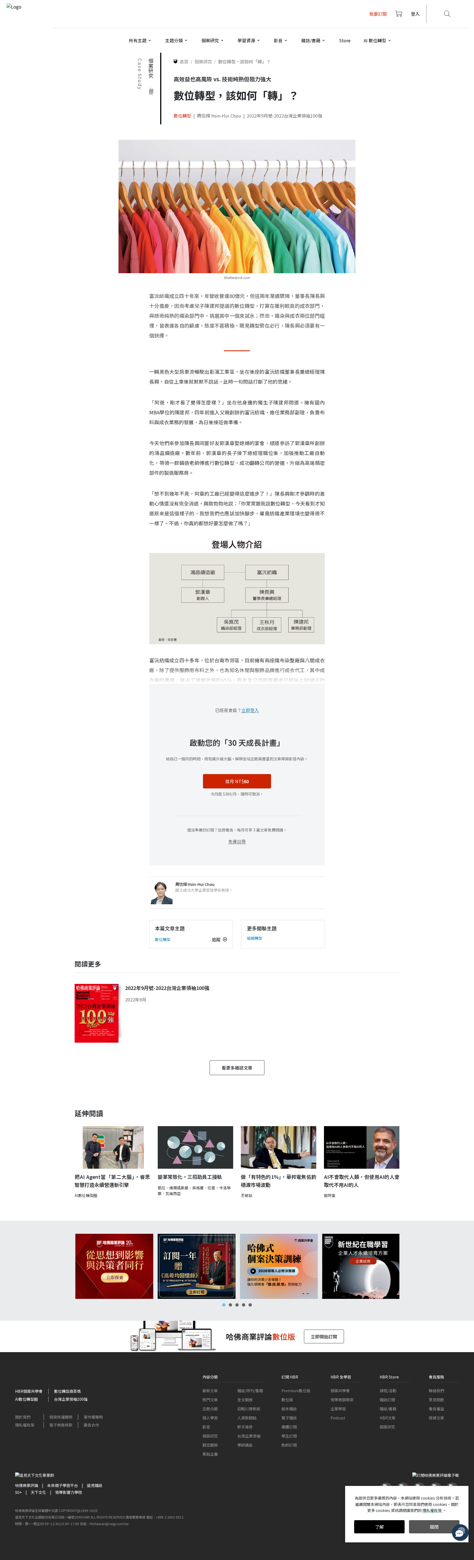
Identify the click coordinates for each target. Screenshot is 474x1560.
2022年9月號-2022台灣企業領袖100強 (284, 115)
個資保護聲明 (60, 1417)
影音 (206, 1427)
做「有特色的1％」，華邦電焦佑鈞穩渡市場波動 (278, 1180)
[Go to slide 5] (250, 1305)
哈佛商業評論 (26, 1485)
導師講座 (245, 1445)
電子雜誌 (289, 1418)
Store (345, 40)
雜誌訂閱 (387, 1399)
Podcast (338, 1418)
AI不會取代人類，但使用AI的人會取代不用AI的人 (361, 1180)
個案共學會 (340, 1390)
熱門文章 (210, 1399)
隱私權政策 (24, 1425)
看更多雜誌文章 (237, 1067)
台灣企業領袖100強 (71, 1399)
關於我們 (22, 1417)
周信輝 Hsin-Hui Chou (219, 115)
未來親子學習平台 (62, 1485)
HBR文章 (388, 1418)
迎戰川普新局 (248, 1408)
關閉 (434, 1526)
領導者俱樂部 (342, 1399)
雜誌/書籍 (388, 1408)
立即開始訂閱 (324, 1336)
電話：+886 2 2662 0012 (165, 1517)
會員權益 (436, 1408)
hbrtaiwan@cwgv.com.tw (109, 1523)
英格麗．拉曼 (203, 1187)
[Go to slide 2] (230, 1305)
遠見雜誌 (94, 1485)
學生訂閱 (289, 1436)
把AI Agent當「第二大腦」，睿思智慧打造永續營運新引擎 (112, 1180)
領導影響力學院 (68, 1492)
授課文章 (436, 1418)
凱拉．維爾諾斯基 (173, 1187)
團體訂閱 (289, 1427)
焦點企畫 (210, 1454)
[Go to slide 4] (243, 1305)
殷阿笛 (329, 1195)
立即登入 (250, 710)
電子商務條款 (60, 1425)
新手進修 (245, 1427)
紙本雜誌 (289, 1408)
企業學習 (338, 1408)
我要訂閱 (378, 13)
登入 (415, 13)
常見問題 (436, 1399)
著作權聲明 (93, 1417)
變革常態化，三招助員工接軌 (190, 1176)
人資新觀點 (246, 1418)
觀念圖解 (210, 1445)
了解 (379, 1526)
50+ (18, 1492)
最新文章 (210, 1390)
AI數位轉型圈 (86, 1195)
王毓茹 (246, 1195)
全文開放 (245, 1399)
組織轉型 (254, 938)
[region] (237, 1266)
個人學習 (210, 1418)
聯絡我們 (436, 1390)
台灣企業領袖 (248, 1436)
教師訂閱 (289, 1445)
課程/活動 (388, 1390)
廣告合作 (91, 1425)
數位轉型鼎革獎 (67, 1391)
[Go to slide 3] (237, 1305)
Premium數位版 (295, 1390)
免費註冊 (237, 841)
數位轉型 (182, 115)
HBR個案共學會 (29, 1391)
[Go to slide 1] (223, 1305)
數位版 (287, 1399)
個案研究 (210, 1436)
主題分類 (210, 1408)
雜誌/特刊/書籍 (250, 1390)
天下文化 (38, 1492)
